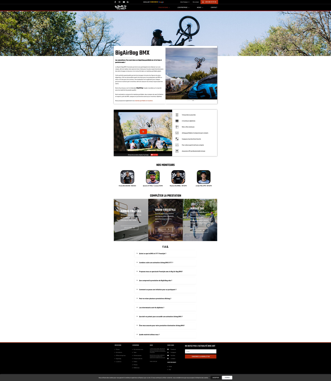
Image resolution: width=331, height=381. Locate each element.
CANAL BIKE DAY (153, 361)
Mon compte (196, 2)
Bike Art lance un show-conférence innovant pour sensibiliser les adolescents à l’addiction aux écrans (157, 356)
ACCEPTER (216, 377)
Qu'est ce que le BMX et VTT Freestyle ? (152, 253)
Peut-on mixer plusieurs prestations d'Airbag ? (155, 298)
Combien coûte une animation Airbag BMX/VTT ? (156, 262)
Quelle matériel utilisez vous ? (149, 334)
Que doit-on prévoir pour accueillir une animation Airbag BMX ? (161, 316)
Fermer (227, 377)
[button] (167, 74)
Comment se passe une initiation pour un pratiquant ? (157, 289)
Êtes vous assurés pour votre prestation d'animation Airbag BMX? (162, 325)
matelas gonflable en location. (144, 100)
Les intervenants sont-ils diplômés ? (151, 307)
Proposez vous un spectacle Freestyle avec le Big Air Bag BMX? (161, 271)
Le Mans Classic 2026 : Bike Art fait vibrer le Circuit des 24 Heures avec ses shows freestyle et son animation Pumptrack (158, 350)
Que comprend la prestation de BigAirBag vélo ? (155, 280)
